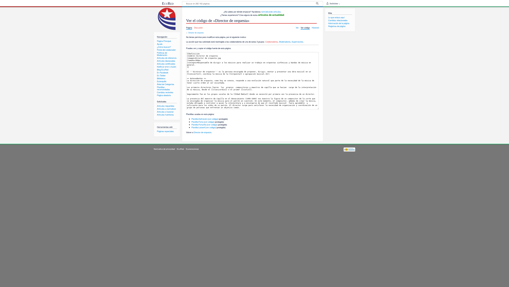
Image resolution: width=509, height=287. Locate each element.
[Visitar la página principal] (167, 19)
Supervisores (297, 41)
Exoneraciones (192, 148)
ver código (212, 118)
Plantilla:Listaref (198, 127)
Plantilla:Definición (199, 118)
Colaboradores (271, 41)
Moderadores (285, 41)
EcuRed (168, 3)
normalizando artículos (271, 11)
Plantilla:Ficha (197, 121)
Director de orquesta (196, 32)
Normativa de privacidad (164, 148)
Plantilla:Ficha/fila (198, 124)
